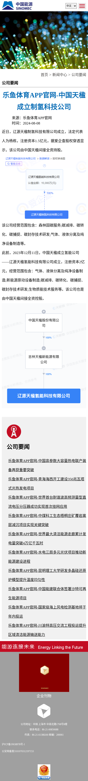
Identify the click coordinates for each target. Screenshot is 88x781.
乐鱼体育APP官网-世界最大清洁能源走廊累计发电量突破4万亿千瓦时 (47, 538)
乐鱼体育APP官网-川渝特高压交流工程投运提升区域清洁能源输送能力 (47, 630)
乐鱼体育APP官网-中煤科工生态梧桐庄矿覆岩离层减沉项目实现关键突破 (47, 520)
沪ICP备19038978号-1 (13, 744)
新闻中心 (59, 75)
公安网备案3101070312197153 (18, 751)
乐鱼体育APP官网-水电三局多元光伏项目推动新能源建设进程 (47, 557)
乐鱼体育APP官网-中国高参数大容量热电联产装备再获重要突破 (47, 465)
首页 (44, 75)
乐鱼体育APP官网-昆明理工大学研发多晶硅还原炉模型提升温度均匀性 (47, 575)
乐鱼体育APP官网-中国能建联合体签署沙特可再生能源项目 (47, 593)
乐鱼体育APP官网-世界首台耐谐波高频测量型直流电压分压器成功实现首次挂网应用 (47, 502)
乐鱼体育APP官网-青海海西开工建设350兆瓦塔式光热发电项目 (46, 483)
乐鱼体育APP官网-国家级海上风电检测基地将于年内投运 (47, 611)
